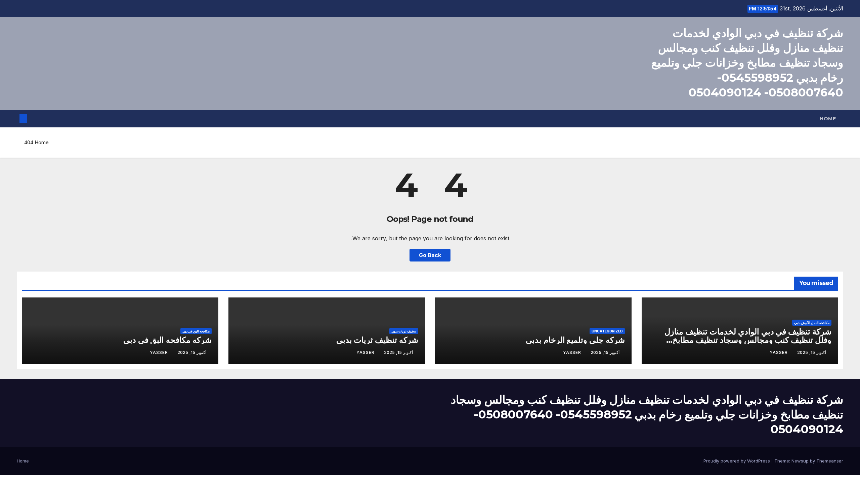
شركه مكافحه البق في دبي (167, 340)
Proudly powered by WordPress (737, 460)
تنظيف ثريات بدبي (403, 331)
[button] (34, 118)
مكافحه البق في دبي (196, 331)
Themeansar (829, 460)
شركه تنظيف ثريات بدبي (377, 340)
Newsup (800, 460)
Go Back (430, 255)
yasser (779, 352)
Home (828, 119)
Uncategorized (607, 331)
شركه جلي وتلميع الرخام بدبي (575, 340)
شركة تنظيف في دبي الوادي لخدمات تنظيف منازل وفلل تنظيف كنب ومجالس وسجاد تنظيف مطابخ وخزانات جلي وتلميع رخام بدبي (747, 340)
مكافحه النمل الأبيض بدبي (811, 323)
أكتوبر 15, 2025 (811, 352)
